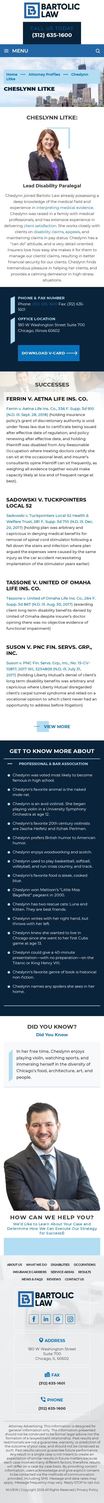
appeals (72, 231)
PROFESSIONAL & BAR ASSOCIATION (53, 764)
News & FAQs (32, 1279)
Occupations (84, 1265)
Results (84, 1272)
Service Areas (62, 1272)
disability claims (49, 231)
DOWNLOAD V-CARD (43, 353)
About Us (14, 1265)
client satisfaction (40, 225)
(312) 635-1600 (52, 35)
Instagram (70, 1319)
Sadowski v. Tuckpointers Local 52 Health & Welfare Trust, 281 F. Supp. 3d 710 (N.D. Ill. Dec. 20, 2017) (49, 521)
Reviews (54, 1279)
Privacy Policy (87, 1490)
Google (58, 1319)
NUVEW (12, 1490)
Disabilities (60, 1265)
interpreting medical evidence (64, 207)
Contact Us (74, 1279)
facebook (34, 1319)
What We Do (36, 1265)
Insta (46, 1319)
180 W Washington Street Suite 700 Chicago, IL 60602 (52, 1354)
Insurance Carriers (29, 1272)
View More (57, 726)
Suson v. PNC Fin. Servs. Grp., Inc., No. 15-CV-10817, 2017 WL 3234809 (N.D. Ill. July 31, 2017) (48, 668)
